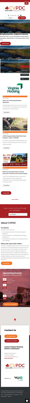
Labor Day (9, 282)
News (22, 78)
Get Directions (10, 336)
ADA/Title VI (16, 394)
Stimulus (25, 392)
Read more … (6, 263)
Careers (9, 396)
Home (2, 394)
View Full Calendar (10, 304)
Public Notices (24, 70)
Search (23, 17)
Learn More (5, 43)
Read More (6, 112)
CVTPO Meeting (10, 298)
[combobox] (11, 17)
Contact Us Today (11, 341)
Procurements (24, 74)
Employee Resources (8, 394)
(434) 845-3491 (13, 15)
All (22, 66)
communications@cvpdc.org (11, 356)
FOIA (21, 394)
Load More (6, 193)
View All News (15, 199)
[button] (15, 320)
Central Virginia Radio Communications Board (13, 293)
